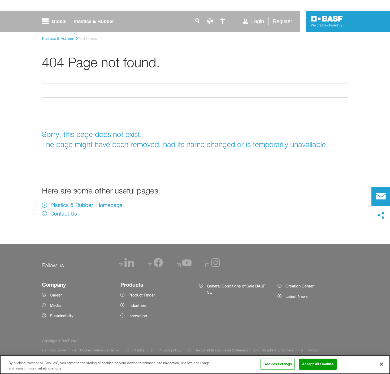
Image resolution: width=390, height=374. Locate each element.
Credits (139, 350)
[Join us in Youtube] (184, 266)
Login (257, 21)
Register (282, 21)
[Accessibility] (223, 21)
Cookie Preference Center (99, 350)
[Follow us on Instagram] (212, 266)
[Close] (381, 364)
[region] (195, 364)
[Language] (210, 21)
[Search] (197, 21)
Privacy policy (169, 350)
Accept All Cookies (317, 364)
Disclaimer (58, 350)
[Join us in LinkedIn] (127, 266)
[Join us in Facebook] (155, 266)
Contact (313, 350)
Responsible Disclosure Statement (221, 350)
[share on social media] (380, 215)
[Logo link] (327, 21)
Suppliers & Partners (277, 350)
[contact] (380, 196)
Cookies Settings (277, 364)
